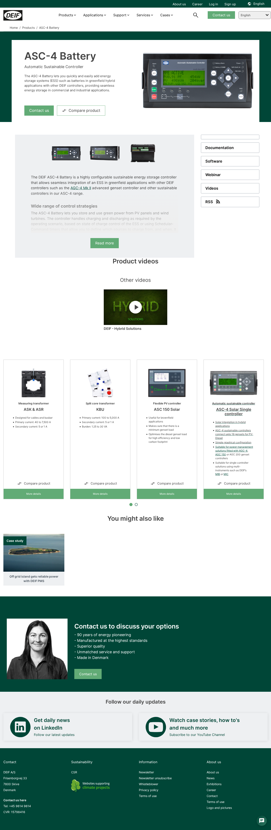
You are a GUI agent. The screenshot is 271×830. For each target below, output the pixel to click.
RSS (209, 202)
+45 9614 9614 (20, 806)
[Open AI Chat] (262, 821)
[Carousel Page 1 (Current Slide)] (131, 504)
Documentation (219, 147)
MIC (226, 474)
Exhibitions (214, 784)
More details (33, 493)
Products (28, 27)
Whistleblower (148, 784)
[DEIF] (19, 15)
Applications (93, 15)
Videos (211, 188)
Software (213, 161)
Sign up (230, 4)
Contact (212, 796)
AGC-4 (243, 450)
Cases (165, 15)
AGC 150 (220, 454)
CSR (74, 772)
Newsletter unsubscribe (155, 778)
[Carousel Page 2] (136, 504)
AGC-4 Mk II (81, 188)
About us (213, 772)
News (210, 778)
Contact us (39, 110)
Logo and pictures (219, 807)
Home (14, 27)
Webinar (213, 175)
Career (211, 790)
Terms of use (148, 796)
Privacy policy (148, 790)
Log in (213, 4)
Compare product (84, 110)
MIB (217, 474)
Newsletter (146, 772)
